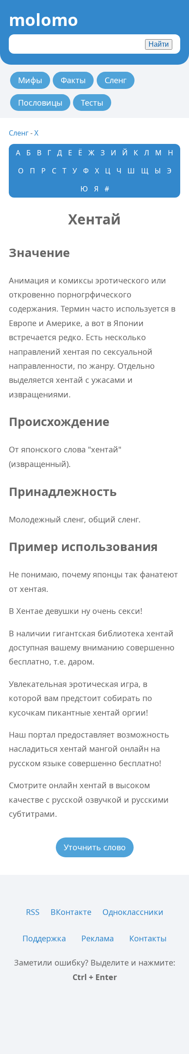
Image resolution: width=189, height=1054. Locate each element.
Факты (73, 80)
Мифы (30, 80)
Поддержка (44, 938)
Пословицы (40, 102)
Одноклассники (133, 912)
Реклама (97, 938)
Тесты (92, 102)
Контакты (148, 938)
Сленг (116, 80)
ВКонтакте (71, 912)
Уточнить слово (95, 847)
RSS (33, 912)
